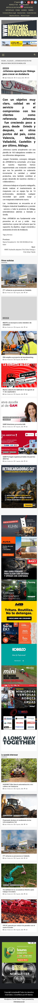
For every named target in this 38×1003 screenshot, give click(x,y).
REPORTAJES (10, 10)
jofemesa (9, 235)
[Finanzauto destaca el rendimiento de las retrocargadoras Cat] (19, 806)
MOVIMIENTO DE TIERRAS (9, 385)
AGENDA (24, 10)
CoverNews (18, 995)
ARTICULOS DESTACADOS (14, 7)
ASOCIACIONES (14, 352)
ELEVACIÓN (23, 383)
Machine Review (14, 15)
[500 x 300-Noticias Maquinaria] (19, 952)
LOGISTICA (30, 383)
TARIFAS (30, 10)
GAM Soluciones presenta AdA (14, 424)
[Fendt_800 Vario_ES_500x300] (19, 590)
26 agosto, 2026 (19, 327)
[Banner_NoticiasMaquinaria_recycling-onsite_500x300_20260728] (19, 611)
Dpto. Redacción (8, 78)
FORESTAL (6, 885)
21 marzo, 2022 (20, 78)
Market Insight (25, 15)
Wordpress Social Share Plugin (15, 999)
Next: (19, 249)
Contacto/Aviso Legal (9, 13)
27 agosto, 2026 (19, 292)
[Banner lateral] (19, 526)
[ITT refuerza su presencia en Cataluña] (19, 276)
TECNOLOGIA (6, 419)
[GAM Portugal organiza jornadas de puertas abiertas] (19, 442)
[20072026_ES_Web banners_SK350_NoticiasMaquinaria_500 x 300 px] (19, 654)
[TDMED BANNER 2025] (19, 719)
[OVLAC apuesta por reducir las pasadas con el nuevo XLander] (19, 911)
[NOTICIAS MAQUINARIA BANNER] (19, 676)
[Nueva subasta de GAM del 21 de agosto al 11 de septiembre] (19, 375)
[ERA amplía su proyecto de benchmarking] (19, 343)
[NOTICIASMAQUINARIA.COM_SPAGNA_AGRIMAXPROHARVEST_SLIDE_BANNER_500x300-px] (19, 740)
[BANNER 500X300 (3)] (19, 697)
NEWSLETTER (13, 4)
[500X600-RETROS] (19, 486)
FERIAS (17, 10)
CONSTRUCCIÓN (21, 285)
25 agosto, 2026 (19, 359)
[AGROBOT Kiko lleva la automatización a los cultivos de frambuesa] (19, 770)
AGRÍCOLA (6, 285)
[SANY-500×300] (19, 569)
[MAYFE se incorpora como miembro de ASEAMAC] (19, 308)
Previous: (18, 242)
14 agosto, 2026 (19, 426)
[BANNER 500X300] (19, 973)
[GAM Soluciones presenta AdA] (19, 410)
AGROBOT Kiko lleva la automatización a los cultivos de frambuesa (18, 785)
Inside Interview (31, 13)
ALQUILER (5, 68)
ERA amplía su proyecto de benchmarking (18, 357)
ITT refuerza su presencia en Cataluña (17, 290)
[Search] (34, 54)
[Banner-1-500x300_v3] (19, 547)
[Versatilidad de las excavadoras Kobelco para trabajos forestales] (19, 875)
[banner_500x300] (19, 633)
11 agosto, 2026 (19, 461)
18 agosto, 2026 (19, 394)
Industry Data (21, 13)
